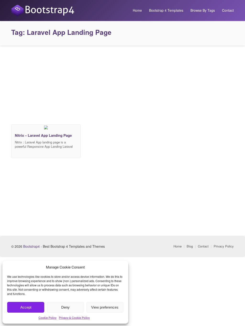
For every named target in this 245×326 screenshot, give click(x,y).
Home (137, 10)
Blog (190, 246)
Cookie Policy (47, 317)
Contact (228, 10)
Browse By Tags (202, 10)
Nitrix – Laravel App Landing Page (43, 135)
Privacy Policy (224, 246)
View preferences (104, 307)
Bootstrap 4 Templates (166, 10)
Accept (25, 307)
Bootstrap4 (31, 246)
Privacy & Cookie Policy (74, 317)
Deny (65, 307)
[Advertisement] (122, 83)
